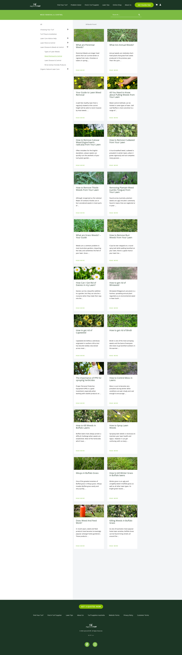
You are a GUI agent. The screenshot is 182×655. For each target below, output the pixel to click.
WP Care (92, 635)
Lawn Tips (105, 5)
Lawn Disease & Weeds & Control (52, 47)
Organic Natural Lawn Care (50, 69)
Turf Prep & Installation (48, 34)
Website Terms (114, 615)
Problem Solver (76, 5)
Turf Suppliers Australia (96, 615)
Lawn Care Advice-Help (48, 38)
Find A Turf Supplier (92, 5)
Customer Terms (143, 615)
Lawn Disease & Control (53, 60)
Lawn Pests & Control (47, 43)
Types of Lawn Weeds (52, 52)
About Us (128, 5)
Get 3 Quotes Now (144, 5)
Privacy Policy (128, 615)
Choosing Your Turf (47, 30)
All (41, 24)
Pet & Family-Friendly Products (55, 65)
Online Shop (117, 5)
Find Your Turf (62, 5)
